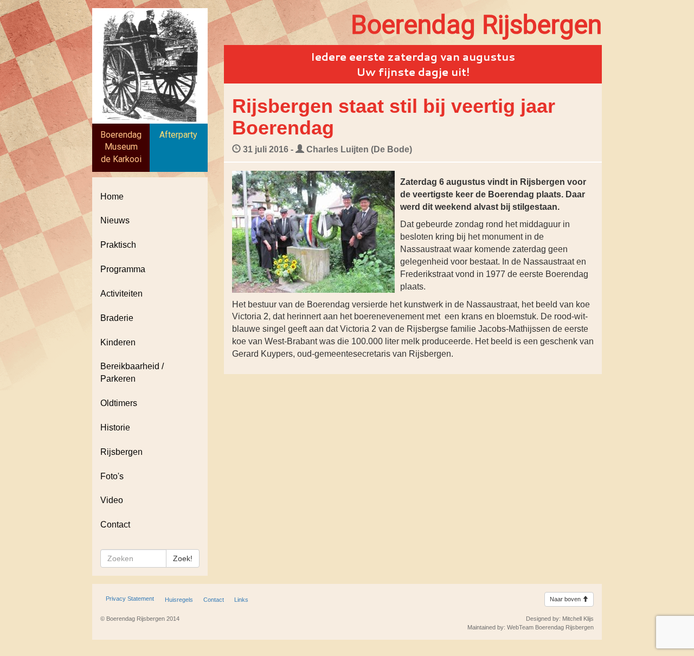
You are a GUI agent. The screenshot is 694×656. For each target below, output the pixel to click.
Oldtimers (118, 403)
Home (112, 196)
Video (111, 500)
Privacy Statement (130, 598)
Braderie (116, 318)
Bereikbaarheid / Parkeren (132, 372)
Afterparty (178, 135)
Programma (122, 269)
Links (241, 599)
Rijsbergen (121, 451)
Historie (115, 427)
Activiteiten (121, 293)
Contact (115, 524)
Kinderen (118, 342)
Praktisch (118, 244)
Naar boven (566, 599)
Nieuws (115, 220)
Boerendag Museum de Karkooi (121, 147)
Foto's (112, 476)
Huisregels (179, 599)
